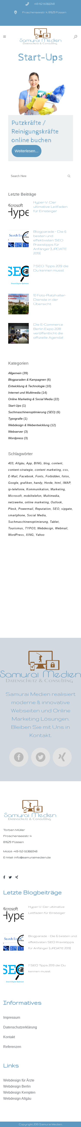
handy (38, 482)
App (29, 463)
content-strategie (20, 469)
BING (38, 463)
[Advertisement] (40, 588)
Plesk (12, 508)
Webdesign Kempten (19, 1092)
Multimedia (51, 495)
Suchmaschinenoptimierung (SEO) (32, 412)
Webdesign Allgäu (17, 1098)
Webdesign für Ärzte (18, 1080)
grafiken (26, 482)
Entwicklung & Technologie (26, 386)
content (57, 463)
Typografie (15, 418)
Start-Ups (14, 405)
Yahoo (40, 534)
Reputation (43, 508)
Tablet (54, 521)
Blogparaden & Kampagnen (27, 379)
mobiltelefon (32, 495)
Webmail (61, 528)
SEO (56, 508)
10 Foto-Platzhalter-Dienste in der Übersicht (49, 299)
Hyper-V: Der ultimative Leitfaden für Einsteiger (50, 206)
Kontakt (9, 1037)
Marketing (58, 489)
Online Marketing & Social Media (30, 399)
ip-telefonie (16, 489)
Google (13, 482)
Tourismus (15, 528)
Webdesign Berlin (17, 1086)
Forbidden (53, 476)
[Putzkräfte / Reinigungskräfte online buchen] (40, 91)
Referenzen (12, 1047)
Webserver (15, 431)
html (58, 482)
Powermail (25, 508)
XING (30, 534)
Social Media (36, 515)
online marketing (37, 502)
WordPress (16, 534)
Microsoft (15, 495)
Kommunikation (37, 489)
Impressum (11, 1017)
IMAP (66, 482)
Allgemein (15, 373)
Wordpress (15, 438)
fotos (65, 476)
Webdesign (45, 528)
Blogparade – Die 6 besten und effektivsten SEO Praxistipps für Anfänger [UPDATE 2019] (52, 942)
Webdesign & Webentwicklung (28, 425)
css (65, 469)
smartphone (16, 515)
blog (47, 463)
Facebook (26, 476)
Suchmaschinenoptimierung (28, 521)
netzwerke (15, 502)
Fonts (39, 476)
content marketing (48, 469)
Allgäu (19, 463)
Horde (48, 482)
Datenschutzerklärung (20, 1027)
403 (10, 463)
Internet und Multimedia (24, 392)
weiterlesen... (26, 151)
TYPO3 (30, 528)
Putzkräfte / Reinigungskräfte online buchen (35, 131)
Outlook (56, 502)
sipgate (66, 508)
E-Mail (12, 476)
